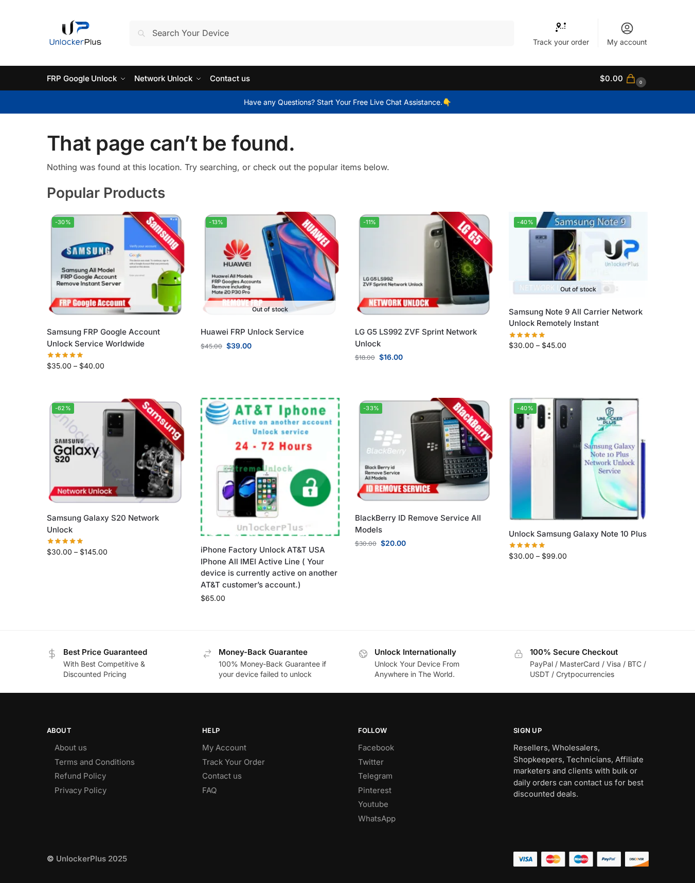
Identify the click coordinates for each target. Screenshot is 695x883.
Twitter (371, 762)
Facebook (376, 747)
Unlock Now (424, 378)
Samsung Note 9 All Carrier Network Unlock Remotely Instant (576, 317)
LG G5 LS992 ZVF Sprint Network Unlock (416, 337)
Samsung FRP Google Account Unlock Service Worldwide (103, 337)
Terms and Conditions (95, 762)
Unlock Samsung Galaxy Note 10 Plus (578, 534)
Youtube (373, 804)
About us (71, 747)
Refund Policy (80, 776)
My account (627, 42)
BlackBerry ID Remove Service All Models (418, 524)
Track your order (561, 42)
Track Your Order (233, 762)
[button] (624, 78)
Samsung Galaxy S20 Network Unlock (103, 524)
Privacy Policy (80, 790)
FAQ (209, 790)
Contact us (222, 776)
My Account (224, 747)
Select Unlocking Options (116, 387)
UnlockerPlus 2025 (91, 858)
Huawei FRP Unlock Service (252, 332)
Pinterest (374, 790)
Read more (270, 367)
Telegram (375, 776)
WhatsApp (377, 818)
